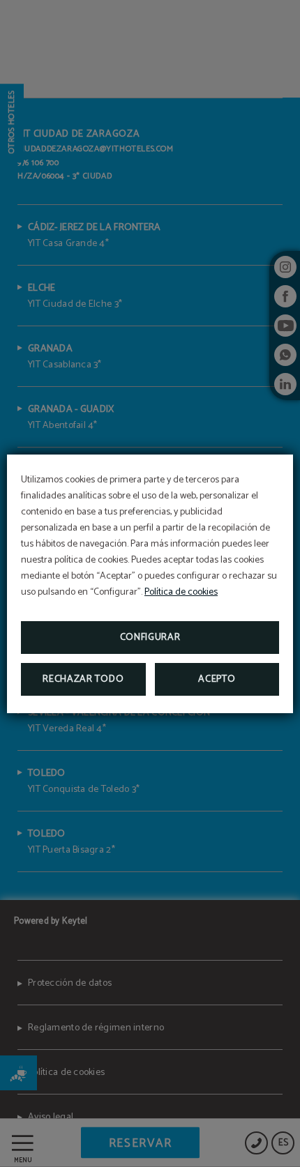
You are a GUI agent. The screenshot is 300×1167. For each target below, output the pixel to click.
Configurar (150, 638)
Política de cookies (181, 592)
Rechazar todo (83, 679)
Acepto (216, 679)
